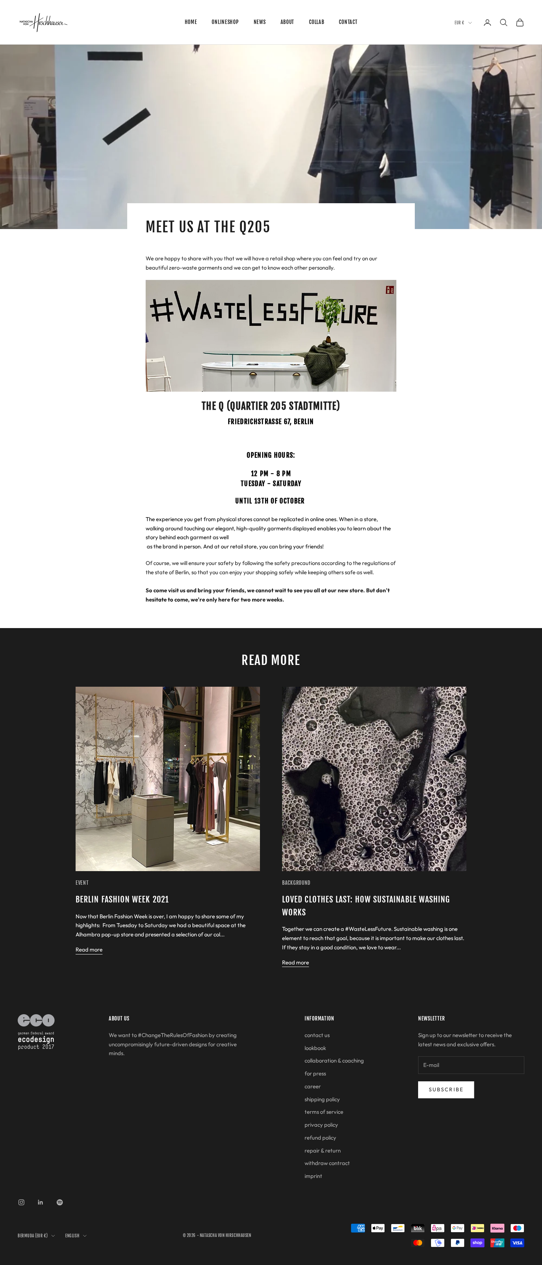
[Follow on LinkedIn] (40, 1202)
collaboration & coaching (334, 1060)
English (72, 1235)
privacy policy (321, 1124)
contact (348, 21)
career (313, 1086)
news (260, 21)
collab (316, 21)
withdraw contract (327, 1163)
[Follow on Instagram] (21, 1202)
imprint (313, 1175)
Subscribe (446, 1089)
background (296, 882)
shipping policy (322, 1099)
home (191, 21)
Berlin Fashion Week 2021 (122, 899)
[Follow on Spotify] (59, 1202)
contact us (317, 1035)
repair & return (323, 1150)
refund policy (320, 1137)
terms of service (324, 1111)
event (82, 882)
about (288, 21)
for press (315, 1073)
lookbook (315, 1047)
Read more (89, 949)
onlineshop (225, 21)
